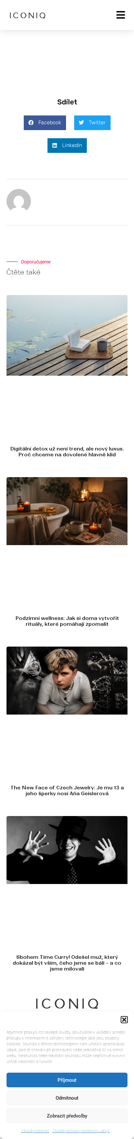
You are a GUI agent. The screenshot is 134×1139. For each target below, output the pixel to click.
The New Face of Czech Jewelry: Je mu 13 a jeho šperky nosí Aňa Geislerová (67, 790)
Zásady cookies (35, 1130)
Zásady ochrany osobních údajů (81, 1130)
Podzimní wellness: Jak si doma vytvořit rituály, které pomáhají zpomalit (67, 621)
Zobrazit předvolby (67, 1116)
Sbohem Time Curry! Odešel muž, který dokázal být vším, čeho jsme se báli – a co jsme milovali (67, 963)
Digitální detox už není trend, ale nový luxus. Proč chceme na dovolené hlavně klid (67, 452)
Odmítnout (67, 1098)
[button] (124, 1019)
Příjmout (67, 1080)
